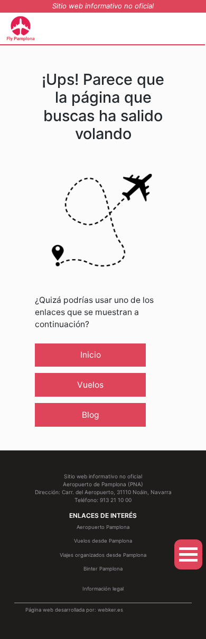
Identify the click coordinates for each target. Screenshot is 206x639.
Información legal (103, 589)
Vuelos (90, 385)
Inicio (90, 355)
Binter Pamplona (103, 569)
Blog (90, 415)
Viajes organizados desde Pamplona (103, 555)
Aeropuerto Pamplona (103, 527)
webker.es (110, 610)
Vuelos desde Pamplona (103, 541)
